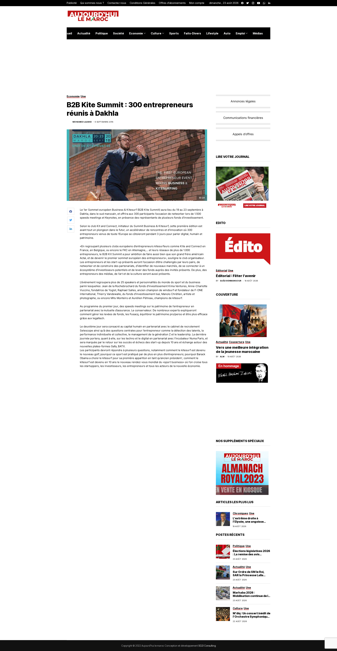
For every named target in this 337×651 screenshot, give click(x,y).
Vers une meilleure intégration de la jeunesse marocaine (242, 349)
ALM (222, 357)
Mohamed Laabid (82, 122)
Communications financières (243, 118)
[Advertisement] (144, 389)
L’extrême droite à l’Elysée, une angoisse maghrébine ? (248, 522)
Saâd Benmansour (231, 281)
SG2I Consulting (207, 645)
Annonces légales (243, 101)
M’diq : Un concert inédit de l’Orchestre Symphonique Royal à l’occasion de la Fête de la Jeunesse (251, 618)
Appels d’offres (243, 134)
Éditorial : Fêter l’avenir (236, 276)
